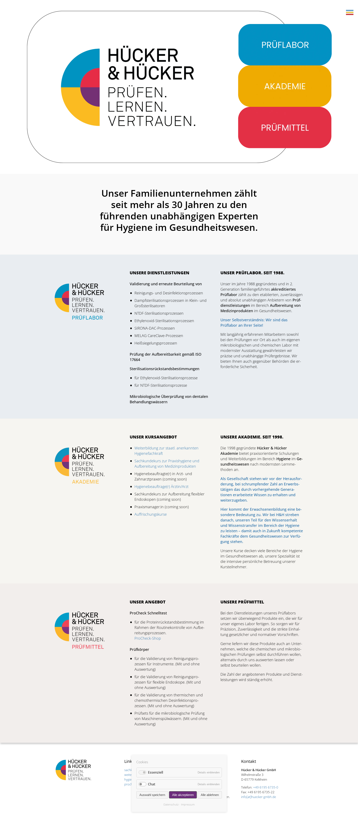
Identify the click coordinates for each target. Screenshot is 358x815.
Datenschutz (171, 804)
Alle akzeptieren (183, 795)
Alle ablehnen (210, 795)
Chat (151, 784)
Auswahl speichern (152, 795)
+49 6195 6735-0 (265, 787)
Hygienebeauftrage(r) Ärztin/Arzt (161, 486)
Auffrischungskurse (150, 514)
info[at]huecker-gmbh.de (258, 797)
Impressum (188, 804)
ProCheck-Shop (147, 638)
